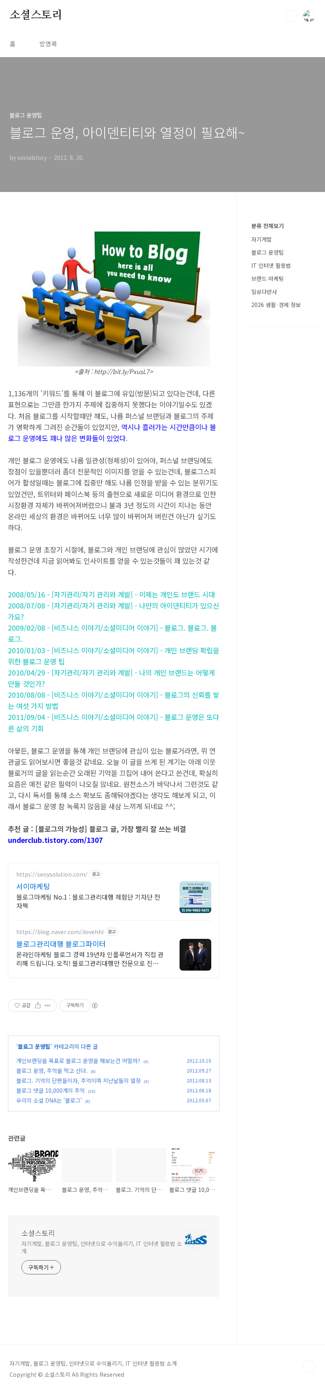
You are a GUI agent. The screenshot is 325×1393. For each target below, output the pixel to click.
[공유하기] (38, 1005)
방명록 (48, 43)
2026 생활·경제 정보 (276, 305)
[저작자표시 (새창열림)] (94, 1005)
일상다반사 (264, 291)
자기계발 (261, 239)
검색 (291, 16)
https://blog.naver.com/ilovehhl (59, 932)
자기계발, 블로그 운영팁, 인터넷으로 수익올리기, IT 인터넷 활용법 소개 (101, 1247)
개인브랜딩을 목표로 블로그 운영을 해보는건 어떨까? (78, 1061)
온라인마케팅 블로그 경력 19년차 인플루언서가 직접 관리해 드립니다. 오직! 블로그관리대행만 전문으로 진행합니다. (90, 958)
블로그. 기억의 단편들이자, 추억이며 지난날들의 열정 (78, 1080)
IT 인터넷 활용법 (271, 265)
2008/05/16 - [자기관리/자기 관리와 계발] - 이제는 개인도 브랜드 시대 (111, 594)
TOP (309, 1366)
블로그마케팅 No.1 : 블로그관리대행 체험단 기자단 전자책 (88, 901)
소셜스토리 (36, 15)
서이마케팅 (33, 886)
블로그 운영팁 (34, 1046)
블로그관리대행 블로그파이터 (61, 943)
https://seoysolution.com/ (52, 874)
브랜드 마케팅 (267, 278)
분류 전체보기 (267, 226)
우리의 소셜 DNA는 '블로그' (49, 1100)
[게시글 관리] (48, 1005)
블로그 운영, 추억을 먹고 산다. (52, 1070)
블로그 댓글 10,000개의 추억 (50, 1090)
